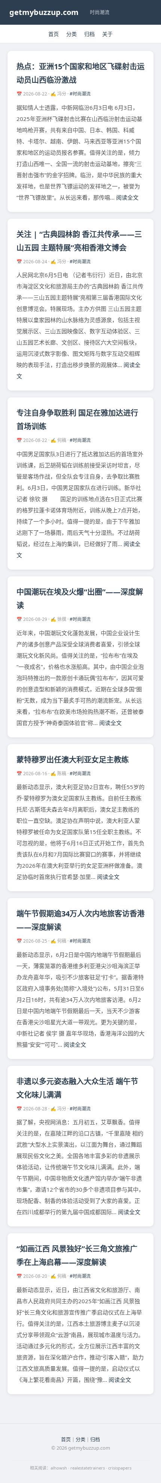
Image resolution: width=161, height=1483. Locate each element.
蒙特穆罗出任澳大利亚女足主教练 (72, 760)
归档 (89, 33)
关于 (107, 33)
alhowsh (59, 1468)
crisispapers (119, 1468)
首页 (53, 33)
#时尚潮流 (80, 94)
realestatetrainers (87, 1468)
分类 (71, 33)
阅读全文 (127, 197)
